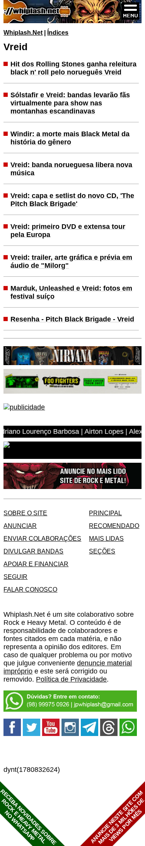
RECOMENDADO (114, 525)
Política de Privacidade (71, 679)
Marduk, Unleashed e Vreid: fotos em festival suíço (71, 292)
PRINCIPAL (105, 512)
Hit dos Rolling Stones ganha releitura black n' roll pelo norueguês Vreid (73, 68)
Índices (57, 32)
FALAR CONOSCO (30, 589)
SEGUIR (15, 576)
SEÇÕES (102, 551)
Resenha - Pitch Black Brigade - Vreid (72, 319)
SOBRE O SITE (25, 512)
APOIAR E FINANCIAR (35, 563)
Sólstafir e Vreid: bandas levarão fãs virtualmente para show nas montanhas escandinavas (70, 103)
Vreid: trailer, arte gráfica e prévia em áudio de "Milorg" (71, 261)
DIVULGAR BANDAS (33, 551)
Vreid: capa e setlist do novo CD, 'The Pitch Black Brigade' (72, 200)
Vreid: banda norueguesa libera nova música (71, 169)
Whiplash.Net (23, 32)
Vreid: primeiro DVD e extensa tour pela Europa (67, 231)
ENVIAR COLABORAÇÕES (42, 538)
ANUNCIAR (20, 525)
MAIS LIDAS (106, 538)
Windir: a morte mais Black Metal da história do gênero (70, 138)
